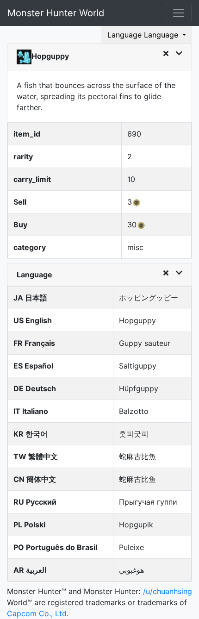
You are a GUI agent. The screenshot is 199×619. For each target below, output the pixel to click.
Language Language (143, 34)
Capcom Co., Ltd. (37, 613)
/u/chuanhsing (167, 591)
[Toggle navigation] (179, 13)
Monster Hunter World (55, 13)
